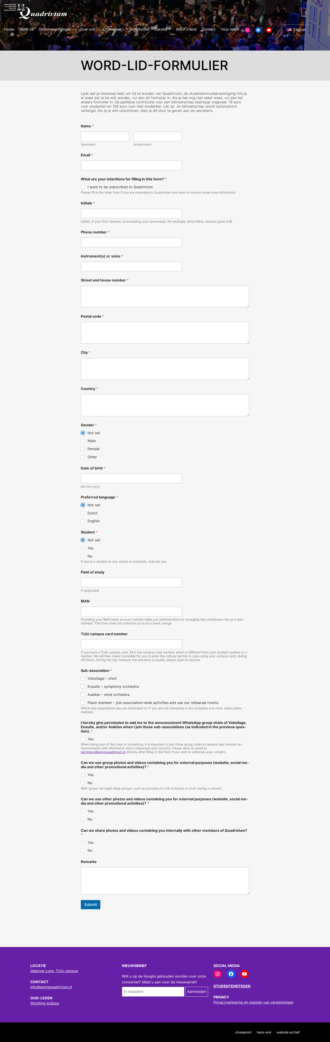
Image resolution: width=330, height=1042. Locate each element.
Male (92, 440)
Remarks (89, 862)
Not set (94, 433)
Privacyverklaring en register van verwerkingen (253, 1002)
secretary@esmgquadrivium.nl (103, 752)
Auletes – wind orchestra (109, 694)
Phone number (95, 232)
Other (92, 457)
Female (93, 449)
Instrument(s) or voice (102, 256)
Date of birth (93, 468)
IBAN (85, 601)
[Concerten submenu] (123, 29)
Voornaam (88, 144)
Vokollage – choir (102, 678)
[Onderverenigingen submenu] (73, 29)
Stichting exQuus (44, 1003)
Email (87, 155)
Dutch (93, 513)
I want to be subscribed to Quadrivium (120, 187)
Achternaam (142, 144)
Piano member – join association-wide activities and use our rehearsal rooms (153, 702)
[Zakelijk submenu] (169, 29)
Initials (88, 203)
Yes (91, 548)
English (299, 29)
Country (89, 389)
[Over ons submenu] (97, 29)
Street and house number (105, 280)
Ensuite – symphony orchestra (113, 686)
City (85, 352)
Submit (90, 904)
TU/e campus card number (104, 634)
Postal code (92, 316)
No (90, 556)
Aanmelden (196, 991)
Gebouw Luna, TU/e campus (54, 971)
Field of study (92, 572)
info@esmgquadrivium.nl (51, 987)
